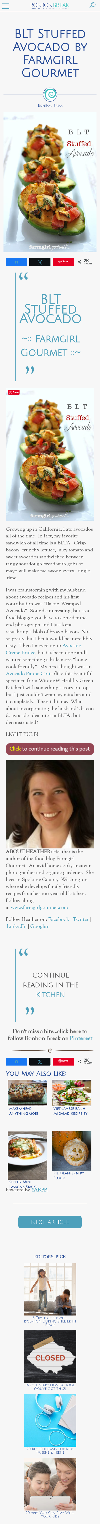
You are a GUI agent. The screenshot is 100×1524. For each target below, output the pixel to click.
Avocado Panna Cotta (29, 673)
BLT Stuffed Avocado (51, 309)
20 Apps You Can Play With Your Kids (50, 1514)
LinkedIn (17, 926)
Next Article (50, 1222)
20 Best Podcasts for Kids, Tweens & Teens (50, 1450)
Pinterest (81, 1039)
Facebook (58, 919)
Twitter (81, 919)
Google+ (39, 926)
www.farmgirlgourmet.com (39, 907)
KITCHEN (50, 994)
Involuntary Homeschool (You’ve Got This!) (50, 1387)
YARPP (39, 1190)
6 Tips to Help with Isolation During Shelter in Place (50, 1321)
